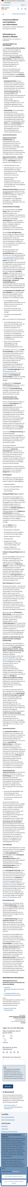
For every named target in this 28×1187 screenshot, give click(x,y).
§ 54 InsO (17, 349)
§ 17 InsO (19, 494)
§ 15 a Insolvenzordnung (9, 257)
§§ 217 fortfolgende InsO (12, 897)
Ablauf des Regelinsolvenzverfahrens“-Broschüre (14, 988)
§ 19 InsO (16, 583)
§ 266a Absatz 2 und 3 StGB (16, 674)
